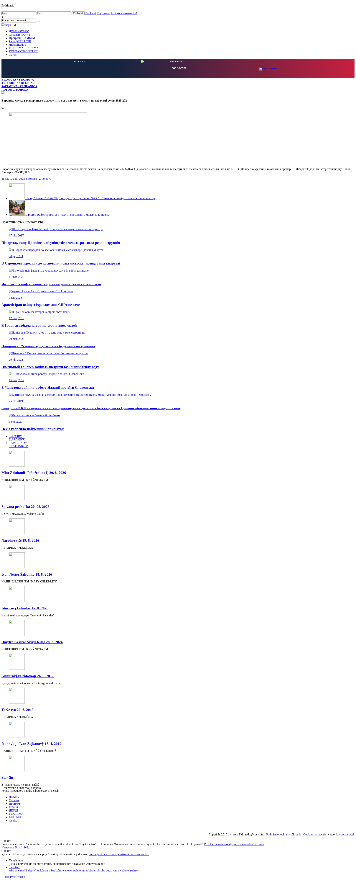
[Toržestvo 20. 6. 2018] (178, 696)
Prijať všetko (22, 847)
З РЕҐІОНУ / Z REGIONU (18, 82)
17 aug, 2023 (17, 178)
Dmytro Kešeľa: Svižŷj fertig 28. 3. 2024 (32, 642)
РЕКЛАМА (24, 48)
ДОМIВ (19, 31)
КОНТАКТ (23, 51)
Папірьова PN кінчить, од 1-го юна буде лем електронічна (48, 346)
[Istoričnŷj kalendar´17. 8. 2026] (178, 594)
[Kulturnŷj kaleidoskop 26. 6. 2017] (178, 662)
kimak (5, 178)
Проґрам (22, 38)
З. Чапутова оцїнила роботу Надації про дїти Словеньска (47, 387)
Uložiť (5, 876)
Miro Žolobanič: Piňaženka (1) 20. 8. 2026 (33, 472)
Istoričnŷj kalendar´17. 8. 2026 (24, 608)
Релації (20, 41)
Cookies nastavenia (314, 834)
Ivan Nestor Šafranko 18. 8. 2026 (26, 574)
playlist (13, 54)
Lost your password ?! (124, 13)
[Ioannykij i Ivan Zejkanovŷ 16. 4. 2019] (178, 729)
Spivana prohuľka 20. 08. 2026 (25, 506)
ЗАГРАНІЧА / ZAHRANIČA (19, 86)
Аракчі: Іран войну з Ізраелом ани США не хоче (40, 304)
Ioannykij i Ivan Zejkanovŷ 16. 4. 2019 (31, 743)
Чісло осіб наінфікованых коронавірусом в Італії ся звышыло (51, 284)
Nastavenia (8, 847)
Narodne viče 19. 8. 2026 (20, 540)
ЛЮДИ (18, 44)
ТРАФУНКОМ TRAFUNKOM (18, 444)
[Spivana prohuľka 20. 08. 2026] (178, 492)
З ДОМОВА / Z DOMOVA (17, 79)
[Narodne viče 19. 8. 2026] (178, 526)
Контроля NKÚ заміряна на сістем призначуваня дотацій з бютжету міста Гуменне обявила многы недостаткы (90, 408)
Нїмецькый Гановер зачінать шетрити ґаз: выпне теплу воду (50, 366)
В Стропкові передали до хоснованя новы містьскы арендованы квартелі (60, 263)
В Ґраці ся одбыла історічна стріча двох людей (39, 325)
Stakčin (7, 777)
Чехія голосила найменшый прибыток (32, 428)
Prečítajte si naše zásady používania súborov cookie (234, 843)
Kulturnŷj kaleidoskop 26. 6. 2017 (27, 675)
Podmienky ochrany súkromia (283, 834)
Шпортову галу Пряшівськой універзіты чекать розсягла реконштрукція (60, 242)
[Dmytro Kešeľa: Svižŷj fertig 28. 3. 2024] (178, 628)
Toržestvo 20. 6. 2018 (17, 709)
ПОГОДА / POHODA (14, 89)
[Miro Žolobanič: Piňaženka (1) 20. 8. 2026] (178, 458)
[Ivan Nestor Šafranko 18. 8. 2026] (178, 560)
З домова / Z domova (38, 178)
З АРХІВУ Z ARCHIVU (17, 437)
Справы (20, 34)
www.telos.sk (347, 834)
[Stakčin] (178, 763)
